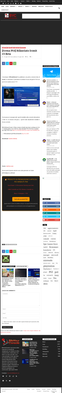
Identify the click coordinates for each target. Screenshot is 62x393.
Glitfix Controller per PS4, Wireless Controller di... (21, 189)
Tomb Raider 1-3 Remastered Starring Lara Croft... (21, 185)
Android (49, 231)
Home (8, 1)
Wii (52, 281)
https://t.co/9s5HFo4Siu (18, 130)
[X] (18, 3)
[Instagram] (8, 3)
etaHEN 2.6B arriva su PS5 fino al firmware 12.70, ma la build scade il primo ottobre (53, 124)
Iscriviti (57, 219)
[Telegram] (16, 3)
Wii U (56, 281)
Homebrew (4, 276)
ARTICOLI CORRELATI (8, 266)
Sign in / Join (3, 1)
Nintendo (45, 354)
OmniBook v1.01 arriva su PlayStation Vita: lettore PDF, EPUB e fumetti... (34, 362)
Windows (16, 1)
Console (22, 1)
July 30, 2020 (25, 133)
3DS (44, 228)
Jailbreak (50, 252)
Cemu (54, 233)
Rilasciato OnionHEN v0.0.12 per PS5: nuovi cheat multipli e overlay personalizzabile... (34, 352)
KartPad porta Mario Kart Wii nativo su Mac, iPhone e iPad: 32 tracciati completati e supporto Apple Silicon (7, 282)
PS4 (14, 47)
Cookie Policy (52, 1)
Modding (34, 1)
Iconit (7, 244)
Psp (44, 275)
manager (46, 255)
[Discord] (3, 3)
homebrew (47, 250)
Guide (12, 1)
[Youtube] (21, 3)
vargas (49, 278)
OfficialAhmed (13, 244)
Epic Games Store (50, 244)
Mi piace (57, 203)
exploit (45, 247)
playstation (49, 266)
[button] (59, 8)
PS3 (51, 272)
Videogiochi (46, 351)
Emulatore (52, 241)
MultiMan (50, 257)
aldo (44, 230)
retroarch (50, 275)
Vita (54, 278)
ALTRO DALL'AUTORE (22, 266)
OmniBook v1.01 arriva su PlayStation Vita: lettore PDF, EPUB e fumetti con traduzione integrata (33, 281)
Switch (44, 278)
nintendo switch (46, 263)
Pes (57, 263)
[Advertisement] (41, 16)
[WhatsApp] (14, 63)
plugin (45, 272)
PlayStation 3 (47, 269)
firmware (53, 247)
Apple (55, 231)
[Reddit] (11, 3)
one (53, 263)
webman (46, 281)
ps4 (56, 272)
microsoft (54, 255)
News (10, 47)
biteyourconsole (47, 233)
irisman (44, 252)
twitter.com (9, 166)
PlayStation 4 (56, 268)
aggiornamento (53, 228)
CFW (45, 236)
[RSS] (13, 3)
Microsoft (8, 46)
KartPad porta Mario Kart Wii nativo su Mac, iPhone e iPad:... (34, 344)
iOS (54, 250)
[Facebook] (6, 3)
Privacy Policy (45, 1)
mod (44, 257)
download (45, 241)
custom (53, 239)
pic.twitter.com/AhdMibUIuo (32, 130)
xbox (45, 284)
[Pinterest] (11, 63)
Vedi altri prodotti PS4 (21, 199)
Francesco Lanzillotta (51, 121)
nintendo (47, 260)
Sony (18, 47)
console (46, 239)
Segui (57, 206)
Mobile (27, 1)
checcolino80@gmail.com (13, 373)
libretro (57, 252)
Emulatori (39, 1)
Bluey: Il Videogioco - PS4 (21, 193)
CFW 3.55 (50, 236)
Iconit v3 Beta (13, 138)
